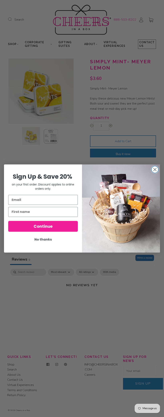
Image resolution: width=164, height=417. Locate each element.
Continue (43, 226)
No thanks (43, 239)
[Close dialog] (154, 169)
